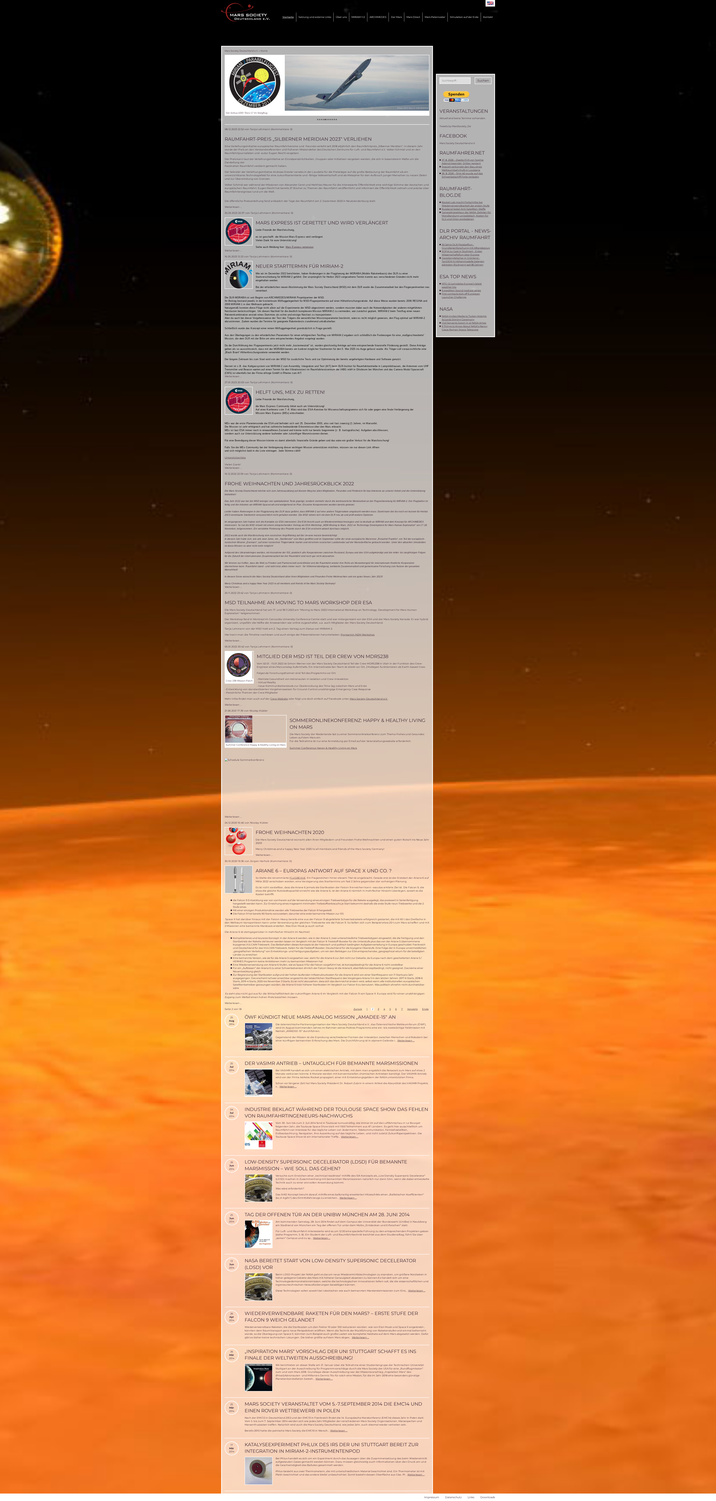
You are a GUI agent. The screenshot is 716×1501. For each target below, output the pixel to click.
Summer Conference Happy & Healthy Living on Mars (323, 748)
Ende (425, 1009)
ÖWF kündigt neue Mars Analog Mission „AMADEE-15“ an (320, 1017)
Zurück (358, 1009)
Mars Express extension (300, 247)
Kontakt (488, 17)
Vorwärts (412, 1009)
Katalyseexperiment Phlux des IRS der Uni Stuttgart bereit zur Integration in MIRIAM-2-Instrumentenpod (331, 1448)
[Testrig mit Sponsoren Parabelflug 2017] (327, 83)
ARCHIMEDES (378, 17)
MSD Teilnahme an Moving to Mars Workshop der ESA (298, 602)
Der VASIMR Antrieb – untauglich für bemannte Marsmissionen (331, 1063)
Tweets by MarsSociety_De (455, 126)
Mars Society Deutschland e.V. (241, 50)
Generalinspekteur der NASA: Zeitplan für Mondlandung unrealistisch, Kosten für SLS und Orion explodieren (466, 215)
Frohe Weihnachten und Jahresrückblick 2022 (289, 483)
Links (471, 1497)
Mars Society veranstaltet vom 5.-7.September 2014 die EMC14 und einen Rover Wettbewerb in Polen (333, 1407)
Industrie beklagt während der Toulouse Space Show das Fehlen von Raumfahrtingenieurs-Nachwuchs (336, 1112)
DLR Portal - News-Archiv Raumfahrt (465, 234)
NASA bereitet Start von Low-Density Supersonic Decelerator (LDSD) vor (330, 1264)
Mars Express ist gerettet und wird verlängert (322, 223)
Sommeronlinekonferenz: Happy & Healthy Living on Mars (357, 724)
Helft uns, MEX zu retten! (290, 392)
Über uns (341, 17)
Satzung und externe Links (315, 17)
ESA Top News (457, 276)
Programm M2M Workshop (358, 634)
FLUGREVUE (298, 877)
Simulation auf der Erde (464, 17)
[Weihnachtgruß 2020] (238, 841)
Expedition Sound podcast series (461, 290)
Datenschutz (453, 1497)
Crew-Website (279, 698)
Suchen (483, 80)
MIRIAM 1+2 (358, 17)
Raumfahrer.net (462, 153)
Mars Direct (413, 17)
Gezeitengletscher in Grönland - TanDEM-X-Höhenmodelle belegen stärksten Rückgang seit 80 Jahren (463, 261)
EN (490, 3)
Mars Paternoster (435, 17)
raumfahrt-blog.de (455, 192)
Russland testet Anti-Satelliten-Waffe (464, 209)
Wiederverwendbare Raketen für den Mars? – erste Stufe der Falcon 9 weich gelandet (331, 1317)
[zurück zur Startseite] (245, 12)
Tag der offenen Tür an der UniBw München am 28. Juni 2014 (327, 1214)
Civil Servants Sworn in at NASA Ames (464, 322)
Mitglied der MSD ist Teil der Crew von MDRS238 (322, 656)
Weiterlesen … (233, 207)
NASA (446, 309)
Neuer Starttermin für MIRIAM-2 (299, 266)
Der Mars (396, 17)
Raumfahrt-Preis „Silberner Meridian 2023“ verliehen (298, 139)
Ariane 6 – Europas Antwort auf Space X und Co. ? (324, 871)
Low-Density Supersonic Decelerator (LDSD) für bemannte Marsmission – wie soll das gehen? (326, 1165)
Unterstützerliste (235, 457)
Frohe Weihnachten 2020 (290, 832)
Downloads (487, 1497)
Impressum (431, 1497)
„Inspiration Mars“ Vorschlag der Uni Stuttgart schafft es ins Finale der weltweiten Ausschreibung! (330, 1355)
